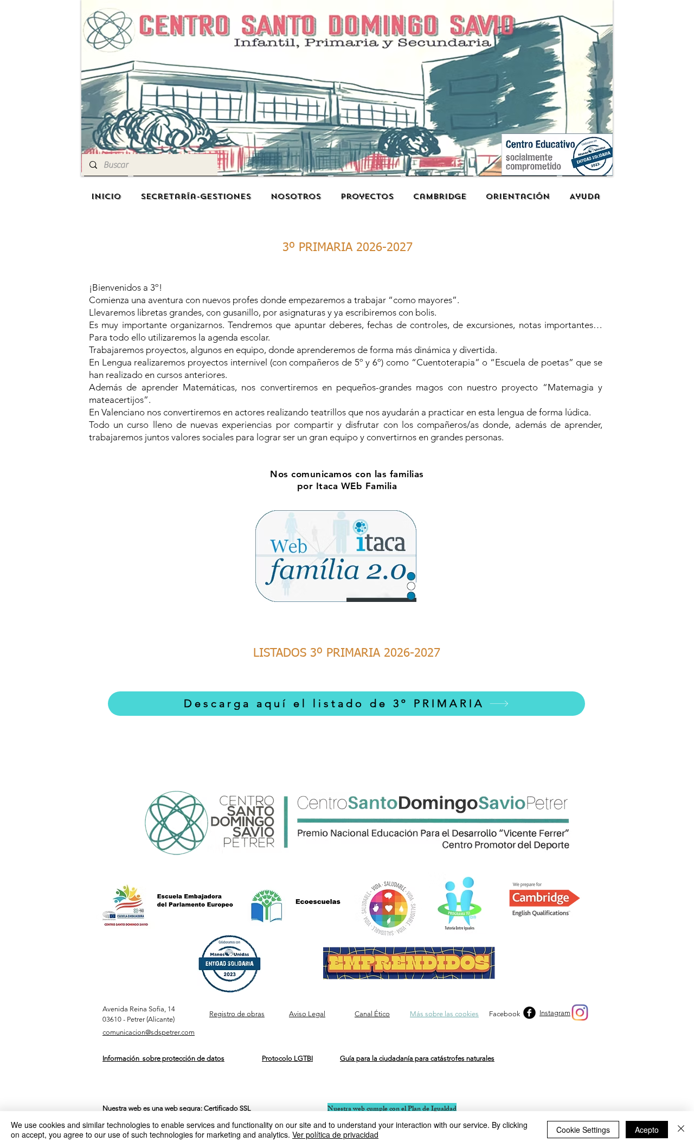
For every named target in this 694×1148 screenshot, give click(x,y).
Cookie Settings (583, 1129)
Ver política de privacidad (335, 1134)
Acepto (647, 1129)
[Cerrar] (680, 1129)
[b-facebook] (529, 1012)
